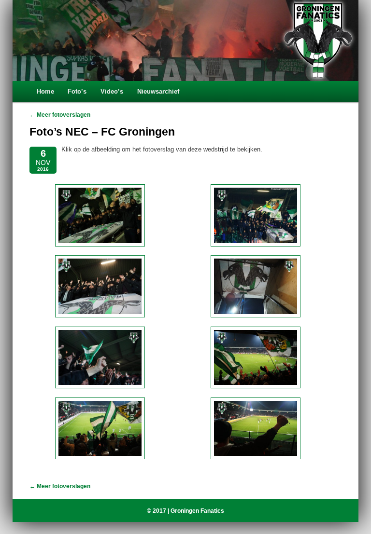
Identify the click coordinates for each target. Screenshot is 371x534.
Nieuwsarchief (158, 91)
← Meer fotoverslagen (59, 114)
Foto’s (77, 91)
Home (45, 91)
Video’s (111, 91)
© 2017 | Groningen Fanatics (185, 510)
